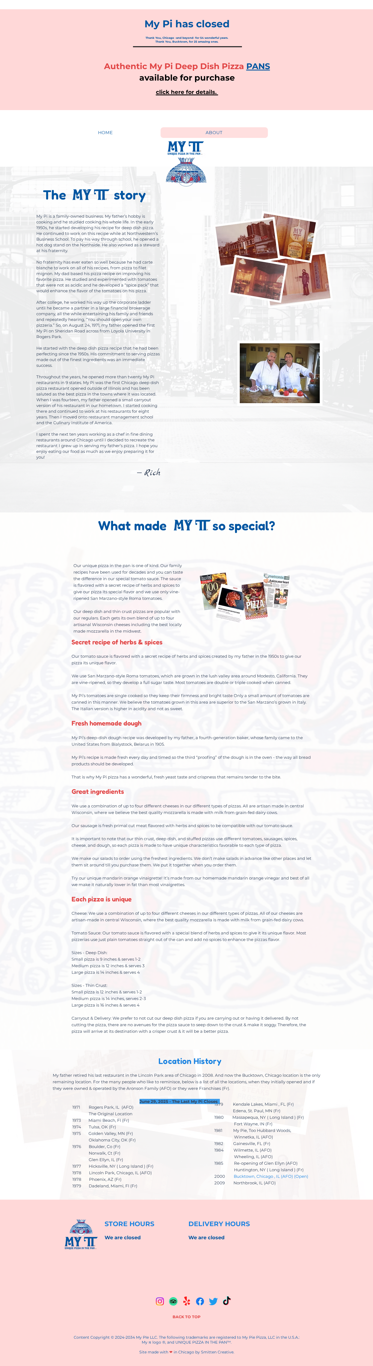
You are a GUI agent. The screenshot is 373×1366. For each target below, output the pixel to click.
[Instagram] (160, 1301)
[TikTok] (226, 1301)
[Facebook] (200, 1301)
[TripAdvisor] (173, 1301)
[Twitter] (213, 1301)
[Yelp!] (186, 1301)
